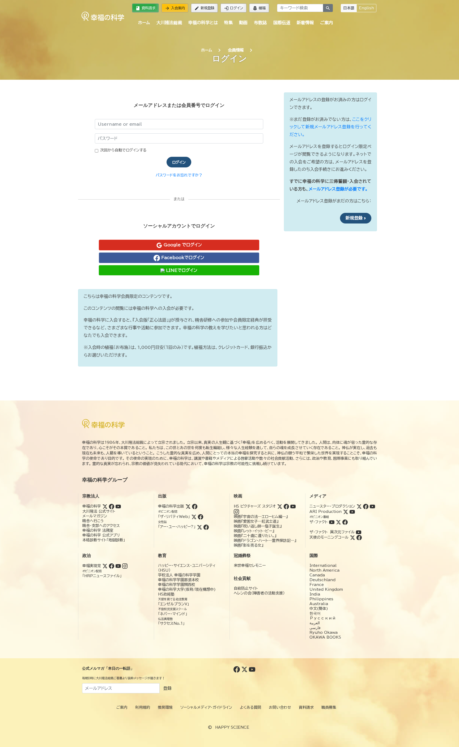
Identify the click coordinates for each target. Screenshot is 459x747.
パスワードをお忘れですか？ (179, 175)
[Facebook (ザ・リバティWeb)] (200, 516)
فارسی (315, 628)
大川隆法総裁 (169, 22)
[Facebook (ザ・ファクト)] (345, 522)
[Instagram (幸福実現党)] (125, 565)
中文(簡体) (318, 608)
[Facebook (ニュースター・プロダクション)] (365, 506)
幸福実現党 (91, 566)
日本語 (348, 8)
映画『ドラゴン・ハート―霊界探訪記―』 (265, 540)
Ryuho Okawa (323, 632)
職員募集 (328, 707)
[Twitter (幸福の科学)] (105, 506)
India (314, 594)
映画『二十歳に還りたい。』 (255, 536)
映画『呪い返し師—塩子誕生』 (258, 526)
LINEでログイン (181, 270)
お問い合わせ (280, 707)
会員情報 (236, 50)
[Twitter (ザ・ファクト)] (338, 522)
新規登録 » (356, 218)
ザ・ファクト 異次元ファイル (332, 532)
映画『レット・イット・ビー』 (254, 531)
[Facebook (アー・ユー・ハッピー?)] (206, 526)
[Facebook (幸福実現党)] (111, 565)
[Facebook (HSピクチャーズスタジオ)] (286, 506)
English (366, 8)
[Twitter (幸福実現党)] (105, 565)
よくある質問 (250, 707)
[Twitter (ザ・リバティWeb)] (194, 516)
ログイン (233, 8)
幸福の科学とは (203, 22)
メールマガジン (94, 516)
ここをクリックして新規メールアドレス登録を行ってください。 (330, 127)
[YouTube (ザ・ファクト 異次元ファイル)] (358, 532)
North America (324, 570)
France (316, 584)
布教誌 (260, 22)
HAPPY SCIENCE (232, 727)
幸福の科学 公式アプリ (101, 535)
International (323, 565)
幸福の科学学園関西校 (176, 584)
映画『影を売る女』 (248, 545)
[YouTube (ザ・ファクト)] (331, 522)
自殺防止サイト (246, 588)
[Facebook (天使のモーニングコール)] (359, 537)
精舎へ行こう (93, 521)
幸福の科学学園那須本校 (178, 580)
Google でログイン (182, 245)
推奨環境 (165, 707)
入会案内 (175, 8)
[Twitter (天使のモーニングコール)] (352, 537)
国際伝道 (281, 22)
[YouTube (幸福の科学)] (118, 506)
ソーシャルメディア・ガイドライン (206, 707)
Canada (317, 575)
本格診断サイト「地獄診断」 (103, 540)
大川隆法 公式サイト (98, 511)
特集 (228, 22)
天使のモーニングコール (328, 537)
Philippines (321, 599)
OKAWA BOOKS (325, 637)
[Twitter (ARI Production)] (345, 511)
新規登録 (204, 8)
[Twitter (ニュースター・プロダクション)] (359, 506)
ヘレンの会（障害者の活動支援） (259, 593)
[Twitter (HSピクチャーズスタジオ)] (279, 506)
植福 (259, 8)
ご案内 (326, 22)
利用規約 (142, 707)
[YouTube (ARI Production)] (352, 511)
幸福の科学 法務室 (97, 530)
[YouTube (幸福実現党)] (118, 565)
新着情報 (305, 22)
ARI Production (325, 511)
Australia (318, 604)
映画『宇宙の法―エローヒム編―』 (261, 516)
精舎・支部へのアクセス (101, 525)
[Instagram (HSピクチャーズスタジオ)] (236, 511)
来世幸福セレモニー (250, 565)
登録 (167, 688)
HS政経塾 (166, 594)
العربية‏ (314, 623)
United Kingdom (326, 589)
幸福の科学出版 (171, 506)
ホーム (144, 22)
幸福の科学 (91, 506)
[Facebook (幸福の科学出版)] (194, 506)
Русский (322, 618)
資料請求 (145, 8)
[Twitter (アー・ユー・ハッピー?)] (199, 526)
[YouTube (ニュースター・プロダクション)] (372, 506)
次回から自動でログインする (123, 150)
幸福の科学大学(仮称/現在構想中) (187, 589)
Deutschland (322, 580)
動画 (243, 22)
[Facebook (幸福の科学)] (111, 506)
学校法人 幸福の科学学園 (179, 575)
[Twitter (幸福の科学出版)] (188, 506)
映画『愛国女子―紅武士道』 (256, 521)
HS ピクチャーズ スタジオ (255, 506)
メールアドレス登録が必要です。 (338, 189)
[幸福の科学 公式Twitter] (245, 669)
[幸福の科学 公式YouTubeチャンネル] (252, 669)
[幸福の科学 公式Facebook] (237, 669)
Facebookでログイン (182, 257)
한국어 (315, 613)
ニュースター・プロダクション (332, 506)
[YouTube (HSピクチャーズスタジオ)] (293, 506)
